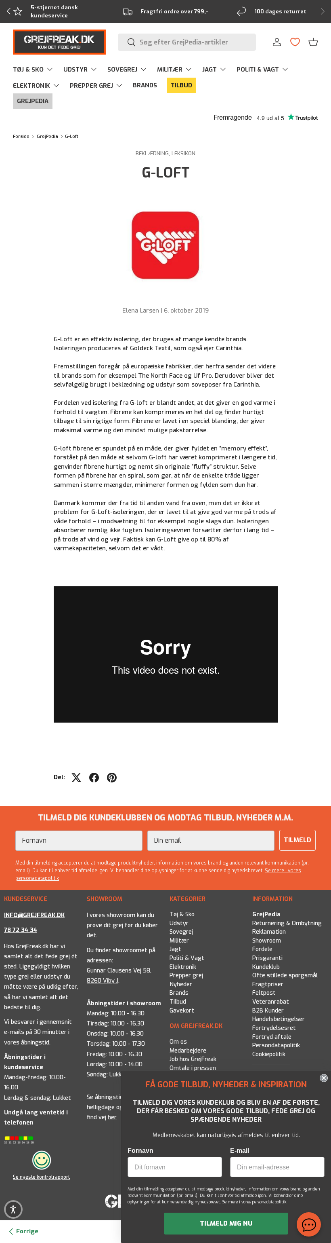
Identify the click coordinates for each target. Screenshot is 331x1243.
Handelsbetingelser (278, 1019)
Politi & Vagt (187, 958)
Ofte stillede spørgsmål (285, 975)
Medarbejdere (188, 1050)
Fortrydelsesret (274, 1028)
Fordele (262, 949)
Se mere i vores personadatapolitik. (255, 1202)
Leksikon (183, 153)
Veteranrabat (270, 1002)
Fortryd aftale (271, 1037)
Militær (179, 941)
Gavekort (182, 1011)
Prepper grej (186, 975)
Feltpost (264, 993)
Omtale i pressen (193, 1068)
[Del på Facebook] (94, 777)
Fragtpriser (267, 984)
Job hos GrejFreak (193, 1059)
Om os (178, 1042)
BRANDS (145, 85)
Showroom (266, 941)
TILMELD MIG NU (226, 1223)
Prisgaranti (267, 958)
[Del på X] (76, 777)
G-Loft (71, 136)
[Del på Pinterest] (112, 777)
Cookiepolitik (268, 1054)
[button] (313, 42)
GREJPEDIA (32, 101)
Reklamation (269, 932)
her (112, 1117)
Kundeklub (266, 967)
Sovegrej (181, 932)
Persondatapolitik (276, 1045)
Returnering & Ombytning (287, 923)
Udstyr (179, 923)
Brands (179, 993)
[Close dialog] (324, 1078)
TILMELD (297, 840)
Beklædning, (154, 153)
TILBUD (181, 85)
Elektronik (183, 967)
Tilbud (178, 1002)
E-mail (239, 1150)
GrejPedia (47, 136)
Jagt (175, 949)
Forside (21, 136)
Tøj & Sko (182, 914)
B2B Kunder (268, 1011)
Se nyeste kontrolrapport (41, 1177)
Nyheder (181, 984)
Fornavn (140, 1150)
